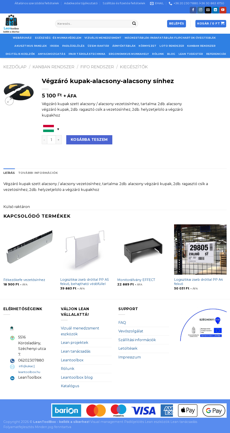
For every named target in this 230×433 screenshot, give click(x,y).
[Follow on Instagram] (200, 10)
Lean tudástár (191, 53)
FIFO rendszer (97, 66)
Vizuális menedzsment (102, 37)
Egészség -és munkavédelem (58, 37)
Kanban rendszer (201, 45)
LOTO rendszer (171, 45)
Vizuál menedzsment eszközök (80, 331)
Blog (171, 53)
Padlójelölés (73, 45)
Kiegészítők (134, 66)
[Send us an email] (208, 10)
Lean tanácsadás (75, 351)
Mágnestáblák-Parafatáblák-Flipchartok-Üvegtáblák (170, 37)
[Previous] (3, 261)
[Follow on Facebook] (193, 10)
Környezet (147, 45)
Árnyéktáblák (124, 45)
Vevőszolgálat (130, 331)
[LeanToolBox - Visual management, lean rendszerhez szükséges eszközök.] (25, 23)
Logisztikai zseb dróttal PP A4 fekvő (198, 282)
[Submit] (134, 24)
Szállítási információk (137, 340)
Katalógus (70, 386)
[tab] (9, 172)
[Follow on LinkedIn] (215, 10)
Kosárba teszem (89, 139)
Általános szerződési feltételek (37, 3)
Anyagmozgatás (51, 53)
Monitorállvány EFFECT (136, 280)
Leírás (9, 173)
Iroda (54, 45)
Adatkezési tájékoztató (81, 3)
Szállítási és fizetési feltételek (124, 3)
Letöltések (127, 348)
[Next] (226, 261)
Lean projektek (74, 342)
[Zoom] (9, 101)
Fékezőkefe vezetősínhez (24, 280)
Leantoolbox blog (77, 377)
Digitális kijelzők (20, 53)
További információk (38, 173)
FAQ (122, 322)
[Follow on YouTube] (222, 10)
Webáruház (22, 37)
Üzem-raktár (98, 45)
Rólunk (158, 53)
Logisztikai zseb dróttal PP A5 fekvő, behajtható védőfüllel (84, 282)
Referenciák (216, 53)
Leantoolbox (72, 360)
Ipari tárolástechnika (87, 53)
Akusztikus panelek (30, 45)
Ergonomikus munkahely (129, 53)
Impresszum (129, 357)
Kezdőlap (15, 66)
